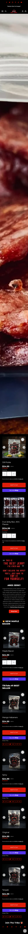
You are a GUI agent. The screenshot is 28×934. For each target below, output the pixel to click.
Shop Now (14, 611)
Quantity (4, 470)
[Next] (24, 447)
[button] (5, 11)
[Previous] (4, 447)
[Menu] (3, 11)
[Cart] (25, 11)
